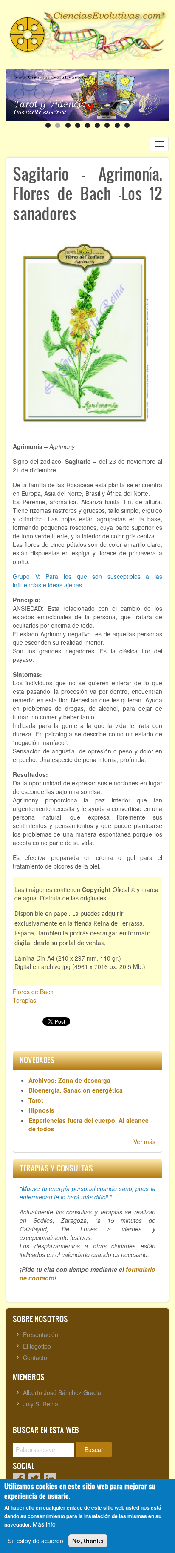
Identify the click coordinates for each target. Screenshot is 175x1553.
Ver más (144, 1141)
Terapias (24, 1000)
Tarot (35, 1100)
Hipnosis (41, 1110)
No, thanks (88, 1540)
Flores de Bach (33, 991)
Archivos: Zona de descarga (69, 1080)
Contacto (35, 1357)
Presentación (40, 1334)
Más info (44, 1524)
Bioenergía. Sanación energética (75, 1090)
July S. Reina (40, 1404)
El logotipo (37, 1346)
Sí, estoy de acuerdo (35, 1540)
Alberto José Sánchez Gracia (62, 1392)
